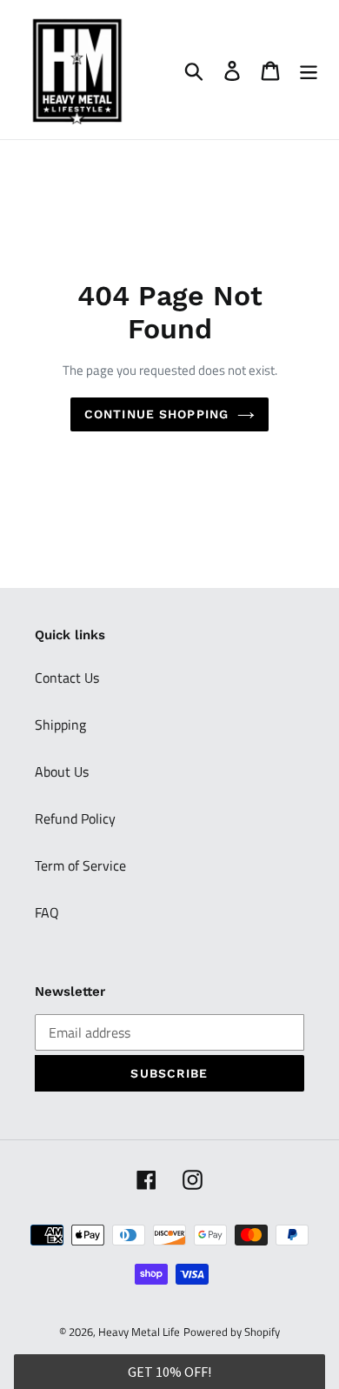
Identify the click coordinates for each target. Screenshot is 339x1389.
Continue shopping (156, 414)
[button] (170, 1371)
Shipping (60, 724)
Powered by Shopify (231, 1331)
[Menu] (308, 70)
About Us (62, 771)
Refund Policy (75, 818)
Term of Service (80, 865)
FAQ (47, 912)
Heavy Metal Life (139, 1331)
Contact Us (67, 677)
